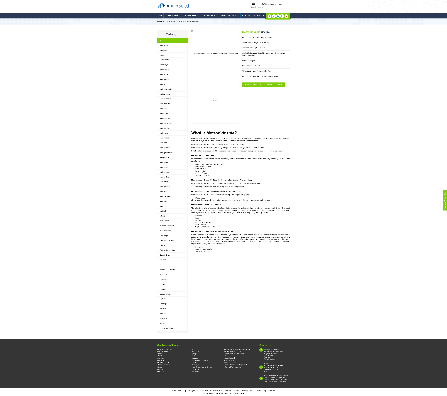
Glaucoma (163, 260)
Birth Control (164, 221)
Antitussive (164, 201)
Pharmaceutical (230, 356)
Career (258, 391)
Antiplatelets (164, 177)
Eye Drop (161, 371)
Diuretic (163, 245)
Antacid (162, 55)
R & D (252, 391)
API (193, 349)
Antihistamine (165, 147)
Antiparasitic (164, 167)
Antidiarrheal (164, 128)
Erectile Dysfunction (167, 250)
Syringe (194, 354)
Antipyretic (164, 191)
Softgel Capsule (230, 358)
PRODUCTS (225, 16)
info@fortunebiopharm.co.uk (271, 4)
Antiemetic (164, 133)
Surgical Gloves (230, 360)
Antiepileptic (164, 138)
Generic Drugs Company (200, 360)
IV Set (160, 356)
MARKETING (246, 16)
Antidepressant (165, 123)
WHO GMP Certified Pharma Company (237, 349)
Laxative (163, 289)
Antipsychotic (165, 187)
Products (228, 391)
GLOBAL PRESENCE (192, 16)
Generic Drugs (165, 255)
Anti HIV (163, 84)
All (160, 40)
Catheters (195, 362)
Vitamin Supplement (167, 328)
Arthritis (163, 216)
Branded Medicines (167, 226)
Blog (264, 391)
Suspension (195, 371)
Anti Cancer (164, 74)
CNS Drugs (164, 235)
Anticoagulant (165, 113)
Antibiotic (163, 108)
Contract (161, 358)
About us (181, 391)
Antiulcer (163, 206)
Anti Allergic (164, 65)
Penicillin (163, 313)
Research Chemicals (164, 349)
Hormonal (163, 274)
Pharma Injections (164, 365)
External (161, 354)
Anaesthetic (164, 45)
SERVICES (235, 16)
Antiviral (163, 211)
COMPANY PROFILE (173, 16)
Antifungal (163, 143)
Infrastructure (217, 391)
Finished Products (173, 21)
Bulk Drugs (195, 351)
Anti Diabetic (164, 79)
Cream (160, 369)
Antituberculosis (166, 196)
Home (161, 21)
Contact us (271, 391)
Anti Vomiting (165, 94)
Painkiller (163, 308)
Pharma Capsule (163, 362)
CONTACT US (259, 16)
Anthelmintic (164, 60)
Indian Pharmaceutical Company (202, 367)
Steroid (162, 323)
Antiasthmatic (165, 104)
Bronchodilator (165, 230)
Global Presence (205, 391)
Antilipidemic (164, 157)
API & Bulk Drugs (163, 351)
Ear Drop (195, 358)
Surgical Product (230, 362)
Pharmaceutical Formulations (234, 354)
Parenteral (195, 369)
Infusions (163, 279)
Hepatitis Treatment (167, 269)
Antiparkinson (165, 172)
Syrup (160, 367)
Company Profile (192, 391)
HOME (160, 16)
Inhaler (162, 284)
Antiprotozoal (165, 182)
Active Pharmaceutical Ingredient (236, 365)
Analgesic (163, 50)
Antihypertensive (166, 152)
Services (236, 391)
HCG (161, 265)
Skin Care (163, 318)
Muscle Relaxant (166, 294)
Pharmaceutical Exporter (233, 351)
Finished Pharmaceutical (233, 367)
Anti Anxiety (164, 69)
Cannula (161, 360)
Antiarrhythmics (165, 99)
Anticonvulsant (165, 118)
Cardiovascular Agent (168, 240)
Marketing (244, 391)
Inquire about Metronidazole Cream (263, 84)
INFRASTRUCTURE (211, 16)
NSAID (162, 299)
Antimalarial (164, 162)
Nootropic (163, 304)
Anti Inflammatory (166, 89)
